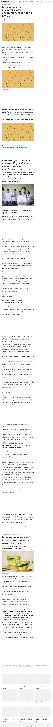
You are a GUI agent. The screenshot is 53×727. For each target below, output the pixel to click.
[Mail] (1, 1)
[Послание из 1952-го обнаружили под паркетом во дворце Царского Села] (43, 714)
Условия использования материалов (28, 726)
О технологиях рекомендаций (44, 726)
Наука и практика (19, 534)
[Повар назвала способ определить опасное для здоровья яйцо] (10, 714)
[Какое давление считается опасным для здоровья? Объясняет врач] (43, 681)
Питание (9, 4)
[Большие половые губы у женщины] (10, 681)
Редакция (20, 726)
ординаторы (22, 489)
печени (21, 578)
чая (32, 576)
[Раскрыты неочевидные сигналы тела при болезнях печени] (10, 698)
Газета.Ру (13, 534)
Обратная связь (36, 726)
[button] (18, 32)
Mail (1, 726)
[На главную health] (5, 1)
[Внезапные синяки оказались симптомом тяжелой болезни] (26, 698)
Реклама (9, 726)
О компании (5, 726)
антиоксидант (17, 589)
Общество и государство (23, 157)
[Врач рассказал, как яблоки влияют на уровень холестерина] (26, 681)
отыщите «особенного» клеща (19, 147)
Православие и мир (14, 157)
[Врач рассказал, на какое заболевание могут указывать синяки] (26, 714)
